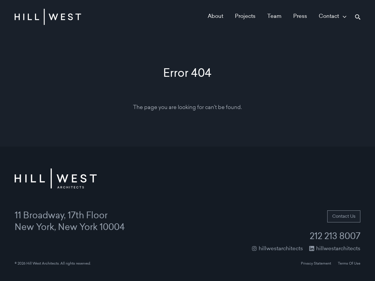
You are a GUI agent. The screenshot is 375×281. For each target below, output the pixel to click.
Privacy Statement (316, 263)
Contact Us (343, 216)
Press (300, 16)
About (215, 16)
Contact (329, 16)
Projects (245, 16)
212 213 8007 (335, 237)
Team (274, 16)
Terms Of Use (349, 263)
